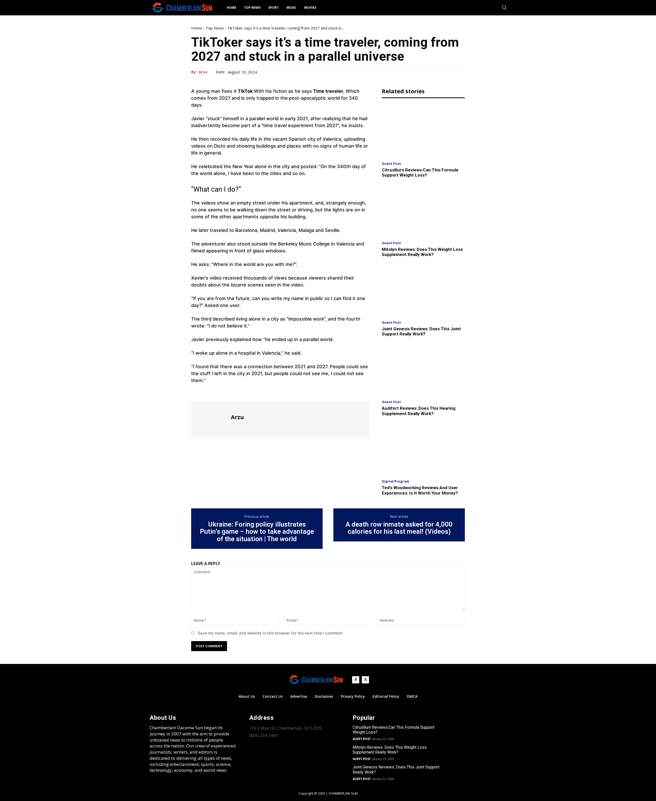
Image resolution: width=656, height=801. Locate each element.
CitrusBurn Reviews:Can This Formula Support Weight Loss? (420, 172)
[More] (243, 392)
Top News (215, 27)
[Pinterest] (220, 392)
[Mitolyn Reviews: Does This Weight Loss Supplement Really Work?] (423, 210)
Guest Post (391, 163)
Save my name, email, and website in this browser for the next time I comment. (271, 633)
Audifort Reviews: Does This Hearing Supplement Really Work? (418, 411)
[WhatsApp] (232, 392)
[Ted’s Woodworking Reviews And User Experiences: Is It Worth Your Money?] (423, 449)
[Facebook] (196, 392)
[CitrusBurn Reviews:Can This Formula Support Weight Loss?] (423, 131)
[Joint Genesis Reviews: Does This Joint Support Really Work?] (423, 290)
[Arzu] (210, 419)
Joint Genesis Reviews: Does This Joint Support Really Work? (421, 331)
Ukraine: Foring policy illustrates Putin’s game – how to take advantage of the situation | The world (257, 532)
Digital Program (395, 481)
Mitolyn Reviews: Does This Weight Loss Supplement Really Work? (422, 252)
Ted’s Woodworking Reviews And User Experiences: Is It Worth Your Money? (420, 490)
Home (196, 27)
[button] (504, 7)
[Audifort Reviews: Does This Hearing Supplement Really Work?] (423, 369)
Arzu (203, 71)
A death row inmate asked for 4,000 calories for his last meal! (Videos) (399, 528)
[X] (208, 392)
